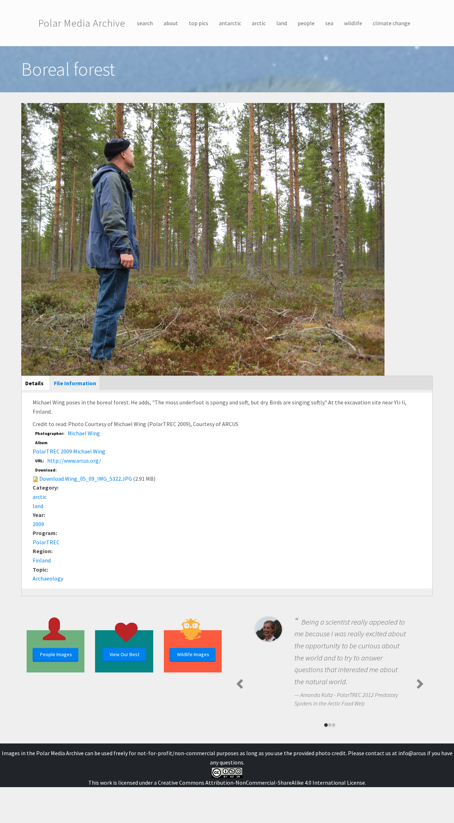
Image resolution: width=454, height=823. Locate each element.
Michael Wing (84, 433)
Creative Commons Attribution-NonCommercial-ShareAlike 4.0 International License (261, 782)
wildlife (353, 23)
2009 (38, 524)
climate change (391, 23)
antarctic (230, 23)
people (306, 23)
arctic (259, 23)
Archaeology (48, 578)
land (281, 23)
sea (329, 23)
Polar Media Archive (81, 23)
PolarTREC (46, 542)
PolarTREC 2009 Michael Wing (69, 451)
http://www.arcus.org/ (74, 460)
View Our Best (124, 654)
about (171, 23)
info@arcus (412, 753)
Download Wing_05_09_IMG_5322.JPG (85, 478)
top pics (198, 23)
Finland (42, 560)
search (145, 23)
